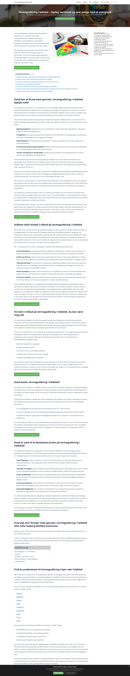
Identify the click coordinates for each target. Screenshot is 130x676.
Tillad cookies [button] (58, 673)
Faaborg (19, 593)
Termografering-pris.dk (23, 2)
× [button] (128, 666)
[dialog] (65, 670)
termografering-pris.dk (64, 325)
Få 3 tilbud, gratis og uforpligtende (65, 18)
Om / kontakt (105, 2)
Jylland (85, 2)
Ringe (18, 604)
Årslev (18, 614)
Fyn (90, 2)
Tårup (18, 621)
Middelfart (19, 597)
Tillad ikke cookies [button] (70, 673)
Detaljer (79, 670)
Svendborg (20, 607)
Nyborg (19, 600)
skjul (32, 74)
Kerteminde (20, 611)
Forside (78, 2)
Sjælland (96, 2)
